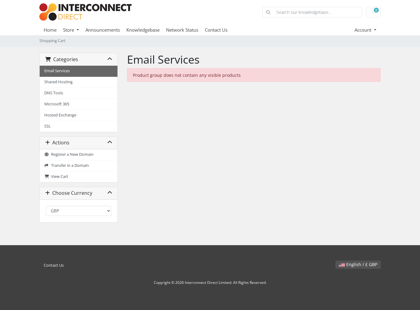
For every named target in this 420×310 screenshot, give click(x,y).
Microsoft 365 (56, 104)
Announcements (102, 30)
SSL (47, 126)
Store (69, 30)
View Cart (58, 176)
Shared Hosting (58, 81)
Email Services (57, 70)
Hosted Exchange (60, 115)
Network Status (182, 30)
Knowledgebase (143, 30)
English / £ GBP (361, 264)
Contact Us (216, 30)
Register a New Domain (71, 154)
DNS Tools (53, 93)
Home (50, 30)
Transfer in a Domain (69, 165)
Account (364, 30)
